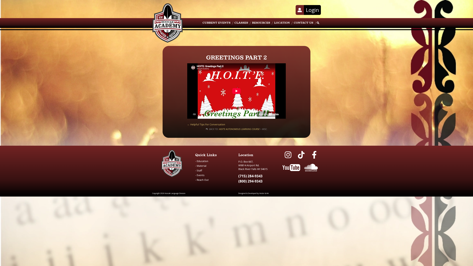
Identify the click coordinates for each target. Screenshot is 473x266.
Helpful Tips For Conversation (207, 124)
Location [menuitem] (282, 23)
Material (200, 165)
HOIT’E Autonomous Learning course (239, 129)
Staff (198, 170)
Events (199, 175)
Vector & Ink (264, 193)
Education (201, 161)
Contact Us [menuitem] (303, 23)
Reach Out (202, 180)
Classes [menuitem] (241, 23)
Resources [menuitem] (261, 23)
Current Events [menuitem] (216, 23)
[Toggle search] (318, 23)
